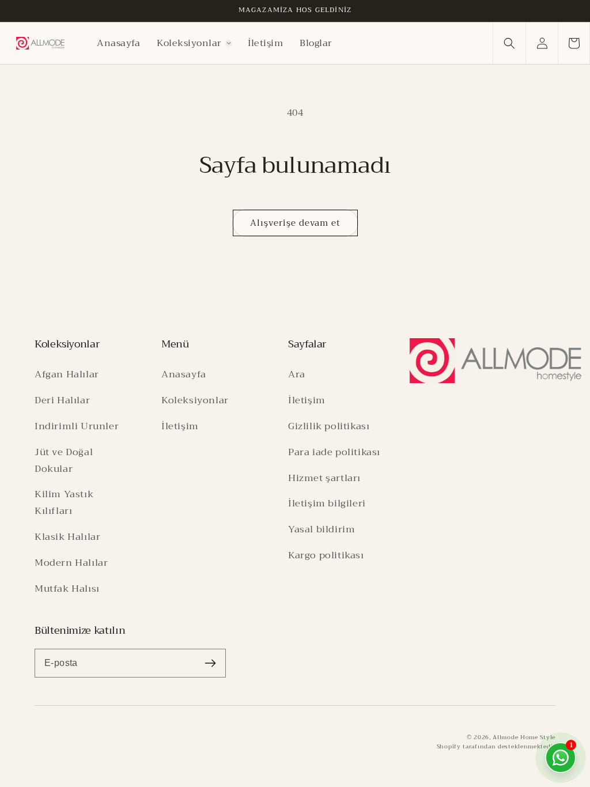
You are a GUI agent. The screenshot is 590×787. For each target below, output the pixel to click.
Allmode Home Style (524, 737)
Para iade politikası (334, 452)
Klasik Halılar (67, 536)
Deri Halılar (62, 400)
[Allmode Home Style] (495, 360)
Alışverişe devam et (295, 222)
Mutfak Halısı (67, 588)
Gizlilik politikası (328, 426)
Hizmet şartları (324, 478)
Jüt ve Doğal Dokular (64, 460)
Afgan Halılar (67, 374)
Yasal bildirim (321, 529)
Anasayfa (183, 374)
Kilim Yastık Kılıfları (64, 502)
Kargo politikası (326, 555)
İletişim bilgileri (327, 503)
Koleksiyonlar (195, 400)
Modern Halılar (71, 562)
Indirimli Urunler (77, 426)
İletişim (180, 426)
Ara (296, 374)
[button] (194, 43)
